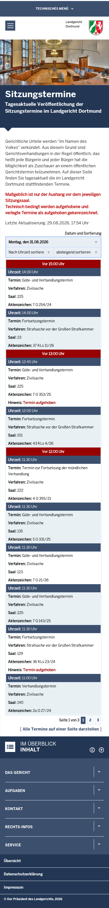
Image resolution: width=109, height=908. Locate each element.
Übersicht (12, 861)
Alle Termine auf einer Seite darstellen (61, 729)
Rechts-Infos (19, 827)
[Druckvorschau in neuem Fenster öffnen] (91, 750)
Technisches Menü (52, 9)
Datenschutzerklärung (23, 874)
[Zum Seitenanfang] (100, 750)
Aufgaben (15, 790)
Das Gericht (17, 772)
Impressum (13, 887)
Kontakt (14, 809)
